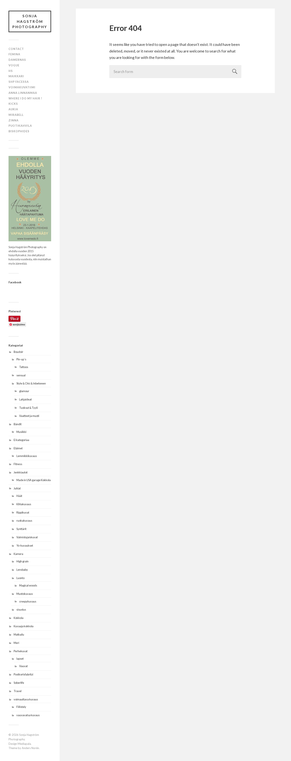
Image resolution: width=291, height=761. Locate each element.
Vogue (14, 65)
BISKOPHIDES (19, 131)
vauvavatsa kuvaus (28, 715)
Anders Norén (30, 748)
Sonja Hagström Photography (29, 21)
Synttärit (21, 529)
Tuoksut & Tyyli (28, 407)
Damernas (17, 59)
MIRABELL (16, 114)
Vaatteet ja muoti (29, 416)
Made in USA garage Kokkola (33, 480)
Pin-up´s (21, 359)
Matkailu (19, 634)
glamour (24, 391)
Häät (19, 496)
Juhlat (17, 488)
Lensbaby (22, 569)
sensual (21, 375)
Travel (18, 691)
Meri (16, 643)
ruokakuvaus (24, 520)
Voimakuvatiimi (22, 87)
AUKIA (13, 109)
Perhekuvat (20, 651)
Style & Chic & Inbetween (31, 383)
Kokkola (18, 618)
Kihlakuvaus (23, 504)
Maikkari (16, 76)
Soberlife (19, 682)
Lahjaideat (25, 399)
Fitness (18, 464)
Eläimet (18, 448)
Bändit (18, 424)
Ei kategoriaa (21, 440)
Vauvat (23, 666)
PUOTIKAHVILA (20, 125)
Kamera (18, 554)
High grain (22, 561)
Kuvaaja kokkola (23, 626)
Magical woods (28, 585)
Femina (14, 54)
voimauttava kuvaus (26, 699)
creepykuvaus (27, 601)
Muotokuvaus (24, 593)
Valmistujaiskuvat (27, 537)
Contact (16, 49)
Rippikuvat (22, 512)
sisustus (21, 609)
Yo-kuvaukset (24, 545)
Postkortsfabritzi (23, 674)
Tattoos (23, 367)
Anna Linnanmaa (23, 93)
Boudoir (18, 352)
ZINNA (14, 120)
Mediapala (24, 743)
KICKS (13, 103)
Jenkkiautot (20, 472)
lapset (20, 658)
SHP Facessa (19, 81)
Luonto (20, 578)
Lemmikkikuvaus (26, 456)
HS (11, 71)
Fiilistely (21, 707)
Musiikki (21, 432)
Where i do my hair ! (25, 98)
